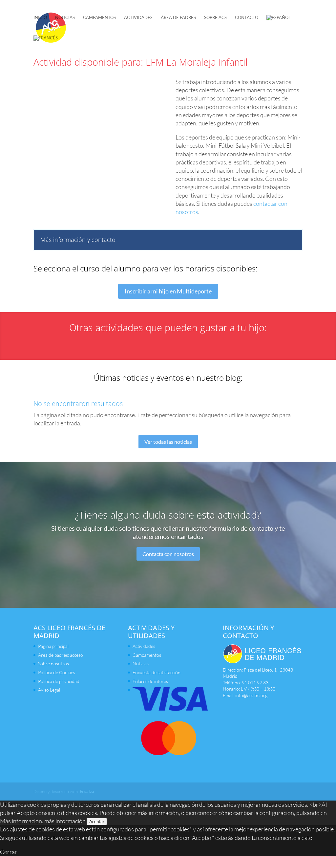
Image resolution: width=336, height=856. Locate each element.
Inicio (40, 17)
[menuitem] (278, 25)
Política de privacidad (58, 681)
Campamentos (99, 17)
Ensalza (87, 791)
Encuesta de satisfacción (156, 672)
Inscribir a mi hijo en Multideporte (168, 291)
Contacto (246, 17)
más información (65, 820)
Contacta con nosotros (168, 554)
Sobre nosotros (53, 663)
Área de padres (178, 17)
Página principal (53, 646)
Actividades (138, 17)
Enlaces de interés (150, 681)
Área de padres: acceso (60, 655)
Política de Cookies (56, 672)
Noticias (65, 17)
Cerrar (8, 851)
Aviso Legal (49, 690)
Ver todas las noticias (168, 442)
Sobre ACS (215, 17)
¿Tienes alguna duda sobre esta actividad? (168, 515)
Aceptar (96, 821)
